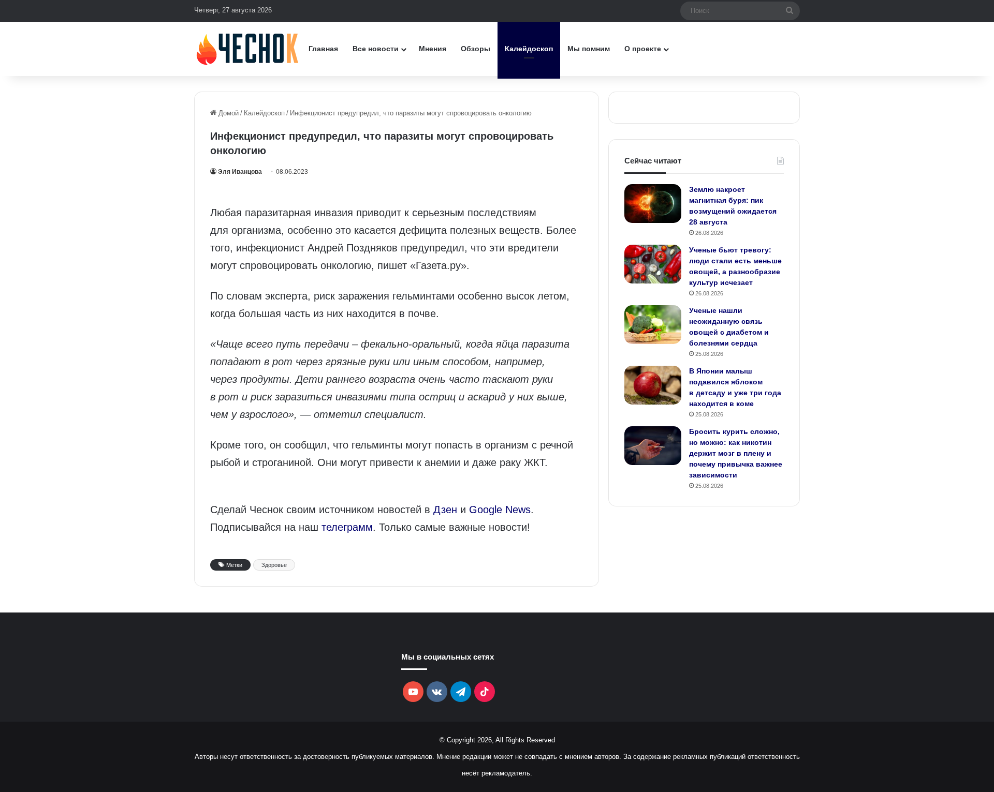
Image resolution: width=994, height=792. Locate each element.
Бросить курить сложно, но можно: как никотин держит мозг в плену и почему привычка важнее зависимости (735, 453)
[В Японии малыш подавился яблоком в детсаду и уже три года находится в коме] (652, 385)
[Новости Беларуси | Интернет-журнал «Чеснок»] (247, 49)
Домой (227, 113)
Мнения (432, 48)
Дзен (445, 509)
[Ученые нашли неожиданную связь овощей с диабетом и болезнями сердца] (652, 324)
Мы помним (588, 48)
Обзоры (475, 48)
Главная (323, 48)
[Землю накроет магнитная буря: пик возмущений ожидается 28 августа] (652, 203)
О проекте (642, 48)
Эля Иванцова (240, 171)
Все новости (376, 48)
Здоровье (274, 565)
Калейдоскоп (529, 48)
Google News (500, 509)
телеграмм (347, 527)
